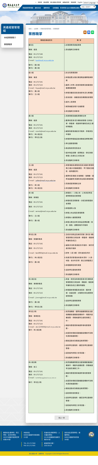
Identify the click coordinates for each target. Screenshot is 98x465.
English (80, 2)
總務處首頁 (66, 2)
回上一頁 (62, 418)
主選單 (36, 29)
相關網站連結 (75, 8)
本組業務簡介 (10, 37)
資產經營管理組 (28, 8)
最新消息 (38, 8)
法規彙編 (56, 8)
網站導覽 (46, 2)
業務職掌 (8, 44)
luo (45, 60)
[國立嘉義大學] (11, 5)
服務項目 (47, 8)
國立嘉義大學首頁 (55, 2)
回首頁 (40, 2)
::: (35, 2)
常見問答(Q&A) (65, 8)
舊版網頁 (73, 2)
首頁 (30, 29)
